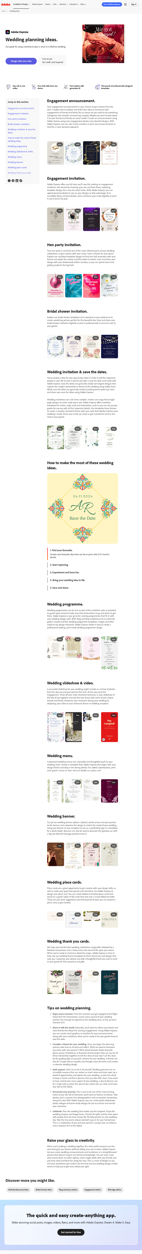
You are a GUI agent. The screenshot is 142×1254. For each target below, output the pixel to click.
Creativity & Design (20, 4)
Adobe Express (37, 4)
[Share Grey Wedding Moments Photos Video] (79, 715)
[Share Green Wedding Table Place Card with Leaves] (97, 915)
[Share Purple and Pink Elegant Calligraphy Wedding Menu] (115, 782)
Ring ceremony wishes (68, 1190)
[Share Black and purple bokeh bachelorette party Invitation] (97, 211)
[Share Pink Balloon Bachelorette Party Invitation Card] (97, 277)
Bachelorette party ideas (18, 1190)
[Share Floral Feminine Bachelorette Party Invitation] (115, 277)
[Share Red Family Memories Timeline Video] (115, 715)
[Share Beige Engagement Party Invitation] (115, 144)
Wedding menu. (15, 157)
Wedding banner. (15, 162)
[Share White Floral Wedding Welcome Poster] (79, 846)
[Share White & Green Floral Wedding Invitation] (97, 429)
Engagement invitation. (18, 113)
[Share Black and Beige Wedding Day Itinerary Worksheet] (61, 639)
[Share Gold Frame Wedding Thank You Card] (97, 974)
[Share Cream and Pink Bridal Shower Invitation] (97, 338)
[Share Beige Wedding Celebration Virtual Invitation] (61, 144)
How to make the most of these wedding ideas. (22, 139)
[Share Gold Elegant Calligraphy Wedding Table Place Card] (61, 915)
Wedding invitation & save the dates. (22, 131)
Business (63, 4)
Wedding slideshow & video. (20, 151)
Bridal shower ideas (44, 1190)
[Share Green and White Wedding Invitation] (61, 429)
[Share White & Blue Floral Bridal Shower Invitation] (79, 144)
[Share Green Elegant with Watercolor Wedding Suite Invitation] (115, 429)
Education (73, 4)
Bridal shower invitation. (19, 124)
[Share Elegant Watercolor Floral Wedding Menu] (79, 782)
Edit (54, 4)
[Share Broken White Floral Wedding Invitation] (61, 211)
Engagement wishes (93, 1190)
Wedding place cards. (17, 167)
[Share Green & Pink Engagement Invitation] (79, 211)
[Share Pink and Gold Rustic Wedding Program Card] (97, 639)
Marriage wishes (114, 1190)
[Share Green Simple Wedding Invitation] (79, 429)
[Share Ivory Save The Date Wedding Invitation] (115, 846)
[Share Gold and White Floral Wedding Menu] (97, 782)
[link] (9, 180)
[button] (125, 4)
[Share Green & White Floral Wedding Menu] (61, 782)
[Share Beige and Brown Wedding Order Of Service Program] (79, 639)
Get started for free (71, 1232)
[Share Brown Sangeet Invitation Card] (61, 846)
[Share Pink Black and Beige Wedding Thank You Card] (79, 974)
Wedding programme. (17, 146)
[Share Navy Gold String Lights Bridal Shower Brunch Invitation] (115, 338)
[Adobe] (5, 4)
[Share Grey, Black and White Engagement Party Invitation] (115, 211)
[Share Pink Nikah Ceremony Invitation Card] (97, 846)
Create (47, 4)
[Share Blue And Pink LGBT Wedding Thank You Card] (115, 974)
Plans (82, 4)
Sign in (134, 4)
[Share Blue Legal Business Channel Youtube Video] (97, 715)
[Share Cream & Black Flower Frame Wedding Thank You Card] (61, 974)
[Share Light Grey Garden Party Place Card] (79, 915)
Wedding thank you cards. (19, 173)
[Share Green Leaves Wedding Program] (115, 639)
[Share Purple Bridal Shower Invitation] (79, 338)
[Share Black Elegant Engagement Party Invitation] (97, 144)
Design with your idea (21, 61)
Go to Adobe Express (111, 4)
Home (4, 11)
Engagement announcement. (21, 108)
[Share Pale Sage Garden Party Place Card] (115, 915)
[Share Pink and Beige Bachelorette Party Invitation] (61, 277)
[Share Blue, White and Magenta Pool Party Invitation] (79, 277)
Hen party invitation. (17, 119)
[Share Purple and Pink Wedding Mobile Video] (61, 715)
